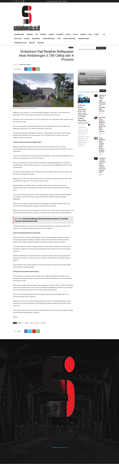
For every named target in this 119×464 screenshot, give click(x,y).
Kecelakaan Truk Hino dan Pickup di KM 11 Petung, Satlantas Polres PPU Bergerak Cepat (102, 165)
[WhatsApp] (21, 1)
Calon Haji (36, 323)
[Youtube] (24, 1)
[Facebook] (14, 1)
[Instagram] (16, 1)
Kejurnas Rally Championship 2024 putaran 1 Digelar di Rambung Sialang (92, 79)
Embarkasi (43, 323)
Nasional (80, 102)
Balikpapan (20, 323)
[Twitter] (19, 1)
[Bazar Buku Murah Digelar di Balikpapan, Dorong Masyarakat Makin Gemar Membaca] (96, 118)
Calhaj (31, 323)
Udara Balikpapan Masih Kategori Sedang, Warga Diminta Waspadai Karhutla (102, 144)
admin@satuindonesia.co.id (59, 447)
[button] (104, 34)
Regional (71, 47)
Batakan (26, 323)
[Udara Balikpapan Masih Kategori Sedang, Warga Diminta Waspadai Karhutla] (96, 138)
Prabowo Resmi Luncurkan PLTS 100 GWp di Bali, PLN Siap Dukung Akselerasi (82, 113)
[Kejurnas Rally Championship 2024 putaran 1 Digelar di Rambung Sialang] (92, 68)
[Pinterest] (34, 69)
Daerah (82, 73)
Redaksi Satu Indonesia (25, 64)
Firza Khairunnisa (84, 83)
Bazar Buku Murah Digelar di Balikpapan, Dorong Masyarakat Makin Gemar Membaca (102, 124)
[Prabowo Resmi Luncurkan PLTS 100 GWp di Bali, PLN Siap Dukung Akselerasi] (84, 98)
